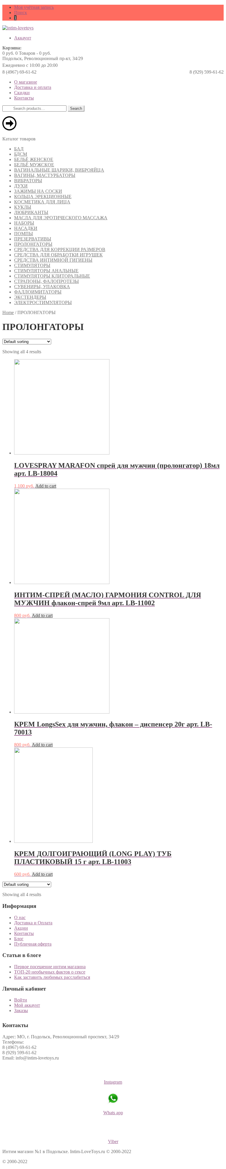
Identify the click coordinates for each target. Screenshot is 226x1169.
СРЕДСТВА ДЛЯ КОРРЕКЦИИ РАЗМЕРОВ (59, 249)
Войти (20, 999)
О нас (20, 917)
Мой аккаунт (27, 1005)
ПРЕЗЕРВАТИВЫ (32, 238)
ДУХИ (21, 185)
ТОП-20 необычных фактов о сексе (49, 971)
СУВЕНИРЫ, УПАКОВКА (42, 286)
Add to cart (45, 485)
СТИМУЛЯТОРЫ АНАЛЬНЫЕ (46, 270)
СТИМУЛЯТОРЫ (32, 265)
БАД (19, 148)
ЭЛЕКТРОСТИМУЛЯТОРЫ (43, 302)
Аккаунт (22, 37)
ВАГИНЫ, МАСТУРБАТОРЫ (44, 175)
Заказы (21, 1010)
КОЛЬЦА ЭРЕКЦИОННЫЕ (43, 196)
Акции (21, 928)
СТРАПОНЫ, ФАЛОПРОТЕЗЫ (46, 281)
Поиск (20, 12)
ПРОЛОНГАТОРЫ (33, 244)
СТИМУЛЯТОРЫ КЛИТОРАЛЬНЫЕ (52, 275)
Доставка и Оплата (33, 922)
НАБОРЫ (24, 222)
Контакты (24, 97)
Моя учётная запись (34, 7)
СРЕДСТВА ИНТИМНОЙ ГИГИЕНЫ (53, 260)
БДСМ (20, 154)
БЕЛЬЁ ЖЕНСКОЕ (33, 159)
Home (8, 312)
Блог (19, 938)
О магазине (25, 81)
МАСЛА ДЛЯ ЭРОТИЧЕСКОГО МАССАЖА (60, 217)
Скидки (22, 92)
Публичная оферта (32, 943)
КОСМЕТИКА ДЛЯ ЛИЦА (42, 201)
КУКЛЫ (22, 207)
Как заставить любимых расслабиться (52, 977)
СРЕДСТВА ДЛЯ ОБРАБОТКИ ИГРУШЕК (58, 254)
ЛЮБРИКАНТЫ (31, 212)
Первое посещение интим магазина (50, 966)
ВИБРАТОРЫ (28, 180)
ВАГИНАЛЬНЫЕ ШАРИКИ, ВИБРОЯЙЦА (59, 170)
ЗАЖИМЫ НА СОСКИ (38, 191)
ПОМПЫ (23, 233)
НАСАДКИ (25, 228)
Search (76, 108)
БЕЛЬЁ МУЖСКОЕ (34, 164)
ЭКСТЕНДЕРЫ (30, 297)
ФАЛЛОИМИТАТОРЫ (38, 291)
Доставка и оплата (32, 87)
